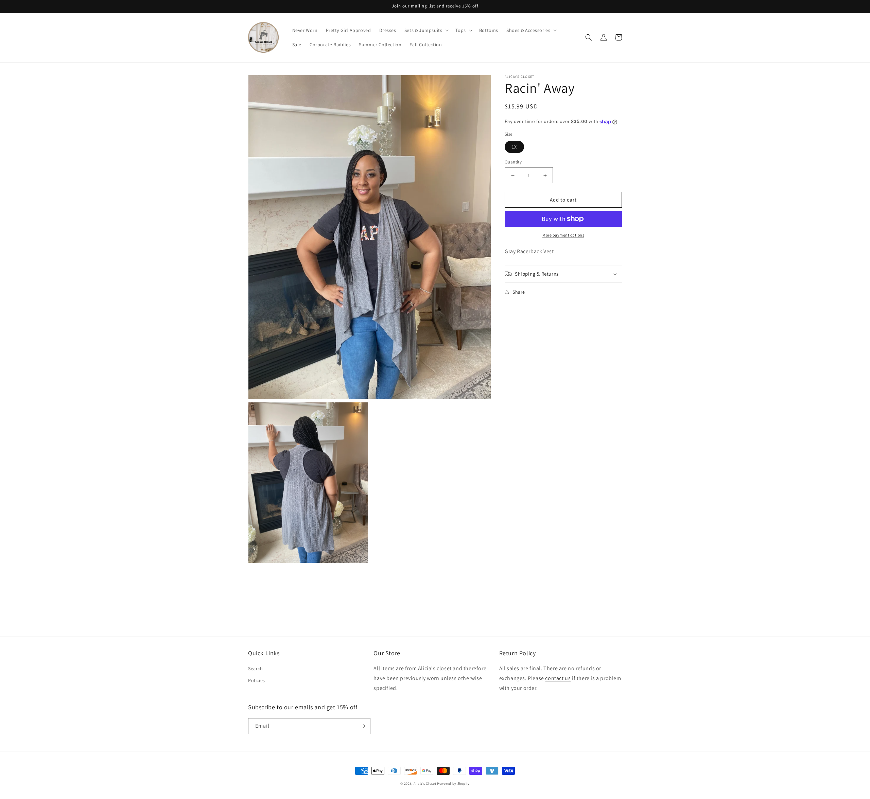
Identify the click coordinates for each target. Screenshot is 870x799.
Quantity (513, 162)
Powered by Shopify (453, 783)
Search (255, 668)
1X (514, 147)
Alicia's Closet (425, 783)
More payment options (563, 235)
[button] (426, 30)
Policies (256, 680)
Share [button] (518, 292)
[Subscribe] (362, 726)
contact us (558, 678)
